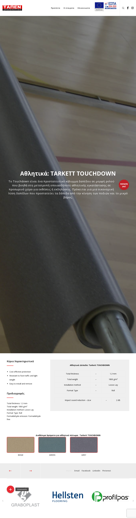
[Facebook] (126, 8)
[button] (10, 489)
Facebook (86, 470)
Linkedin (96, 470)
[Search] (122, 8)
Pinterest (106, 470)
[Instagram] (131, 8)
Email (77, 470)
